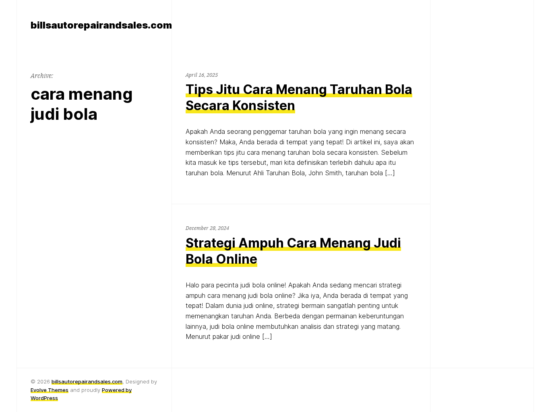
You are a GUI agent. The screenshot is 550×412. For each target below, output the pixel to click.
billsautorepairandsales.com (87, 381)
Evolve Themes (49, 390)
